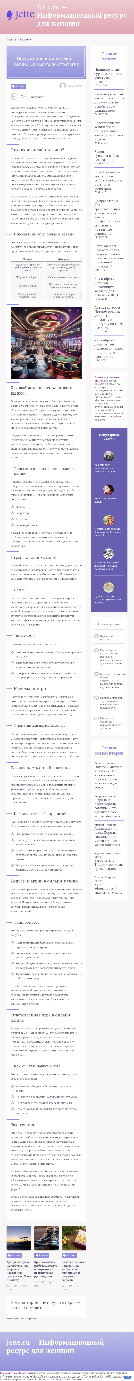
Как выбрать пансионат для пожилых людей (104, 468)
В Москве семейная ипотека (18, 1372)
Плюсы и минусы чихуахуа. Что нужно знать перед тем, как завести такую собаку (108, 777)
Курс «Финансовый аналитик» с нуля (108, 888)
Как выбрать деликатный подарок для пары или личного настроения (108, 348)
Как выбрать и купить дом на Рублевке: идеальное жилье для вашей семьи (111, 656)
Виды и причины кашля (105, 500)
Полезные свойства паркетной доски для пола (111, 723)
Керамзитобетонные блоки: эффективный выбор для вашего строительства (112, 680)
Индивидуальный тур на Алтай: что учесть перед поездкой (108, 75)
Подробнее (115, 416)
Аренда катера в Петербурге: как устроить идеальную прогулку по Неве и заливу (108, 317)
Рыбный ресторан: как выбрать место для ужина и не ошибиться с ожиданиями (109, 102)
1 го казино (29, 158)
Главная (12, 39)
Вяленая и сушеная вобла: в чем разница (107, 155)
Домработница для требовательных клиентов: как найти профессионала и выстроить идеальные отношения (108, 217)
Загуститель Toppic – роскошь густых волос (108, 864)
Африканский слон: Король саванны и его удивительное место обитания (107, 808)
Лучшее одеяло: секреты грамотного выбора (107, 599)
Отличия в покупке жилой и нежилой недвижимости (106, 565)
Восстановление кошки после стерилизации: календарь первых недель (108, 131)
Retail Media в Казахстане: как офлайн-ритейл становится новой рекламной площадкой (108, 256)
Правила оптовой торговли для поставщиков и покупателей (111, 702)
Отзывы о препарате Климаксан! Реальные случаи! (108, 532)
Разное (24, 39)
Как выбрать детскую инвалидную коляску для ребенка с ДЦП (106, 287)
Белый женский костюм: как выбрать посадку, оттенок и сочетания (108, 180)
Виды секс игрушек (107, 637)
